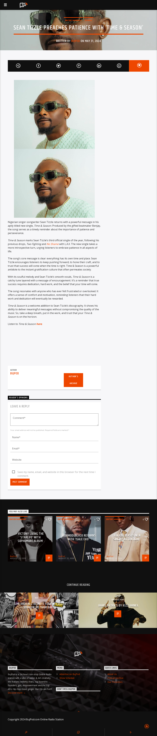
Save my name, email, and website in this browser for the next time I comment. (56, 472)
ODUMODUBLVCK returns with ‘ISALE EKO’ (79, 537)
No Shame (53, 244)
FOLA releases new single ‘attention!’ (127, 537)
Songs (88, 20)
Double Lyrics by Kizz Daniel (118, 605)
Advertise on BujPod (69, 674)
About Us (112, 674)
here (39, 324)
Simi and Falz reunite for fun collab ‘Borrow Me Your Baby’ (40, 605)
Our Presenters (115, 681)
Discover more (15, 692)
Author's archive (73, 380)
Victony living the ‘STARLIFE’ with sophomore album (31, 537)
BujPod (75, 41)
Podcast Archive (115, 677)
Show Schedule (67, 677)
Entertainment (73, 20)
